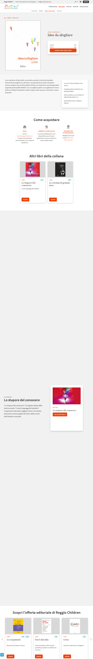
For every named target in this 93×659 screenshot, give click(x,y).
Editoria (62, 6)
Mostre (75, 6)
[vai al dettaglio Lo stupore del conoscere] (67, 395)
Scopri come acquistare (63, 50)
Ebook (41, 11)
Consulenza (84, 6)
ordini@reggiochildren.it (24, 136)
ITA (76, 2)
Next (89, 639)
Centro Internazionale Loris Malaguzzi (26, 2)
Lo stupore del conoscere (64, 410)
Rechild (59, 11)
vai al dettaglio (60, 414)
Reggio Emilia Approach (45, 2)
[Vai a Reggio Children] (11, 6)
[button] (2, 654)
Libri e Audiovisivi (50, 11)
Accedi (86, 2)
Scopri (25, 199)
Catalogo (34, 11)
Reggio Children (8, 2)
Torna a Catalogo (12, 18)
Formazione (53, 6)
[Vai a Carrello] (80, 2)
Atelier (68, 6)
